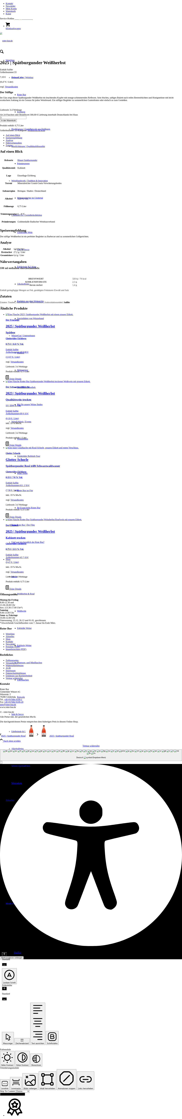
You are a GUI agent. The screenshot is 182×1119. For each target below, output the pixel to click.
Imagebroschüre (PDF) (16, 649)
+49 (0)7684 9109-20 (13, 702)
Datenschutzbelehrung (16, 673)
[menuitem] (94, 3)
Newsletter (10, 6)
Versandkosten (11, 86)
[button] (1, 762)
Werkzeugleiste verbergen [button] (11, 958)
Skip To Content (7, 1091)
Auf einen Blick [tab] (13, 135)
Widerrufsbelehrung (14, 665)
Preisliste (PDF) (13, 646)
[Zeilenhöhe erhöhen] (4, 988)
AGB (8, 668)
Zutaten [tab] (9, 145)
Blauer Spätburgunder (27, 160)
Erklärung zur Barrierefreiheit (19, 676)
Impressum (10, 670)
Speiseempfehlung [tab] (14, 138)
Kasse (8, 14)
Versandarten (11, 663)
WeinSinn (10, 634)
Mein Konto (11, 8)
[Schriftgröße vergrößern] (4, 954)
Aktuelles (10, 636)
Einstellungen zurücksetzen (12, 1094)
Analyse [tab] (9, 140)
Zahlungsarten (12, 660)
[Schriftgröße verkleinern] (4, 964)
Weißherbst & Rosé (36, 130)
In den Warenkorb (8, 120)
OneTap (17, 952)
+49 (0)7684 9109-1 (13, 699)
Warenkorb (11, 11)
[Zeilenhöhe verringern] (4, 998)
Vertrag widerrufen (14, 678)
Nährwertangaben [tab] (14, 143)
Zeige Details (15, 379)
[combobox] (91, 755)
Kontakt (9, 3)
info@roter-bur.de (8, 704)
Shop (8, 639)
